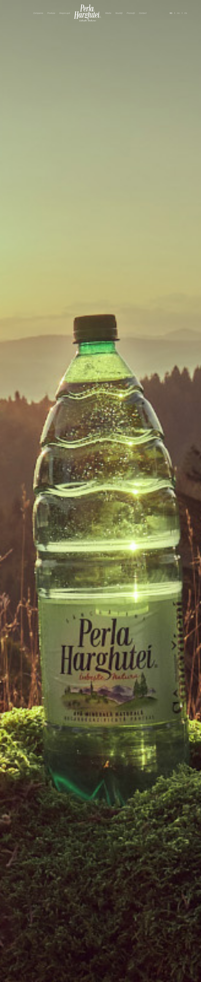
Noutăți (118, 13)
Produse (51, 13)
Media (108, 13)
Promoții (130, 13)
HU (178, 13)
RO (171, 13)
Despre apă (64, 13)
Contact (142, 13)
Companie (38, 13)
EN (185, 13)
